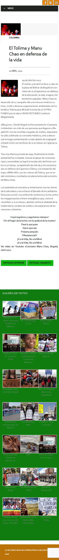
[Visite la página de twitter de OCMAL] (50, 2)
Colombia (14, 38)
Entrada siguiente (40, 263)
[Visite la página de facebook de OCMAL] (45, 2)
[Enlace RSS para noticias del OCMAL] (56, 2)
